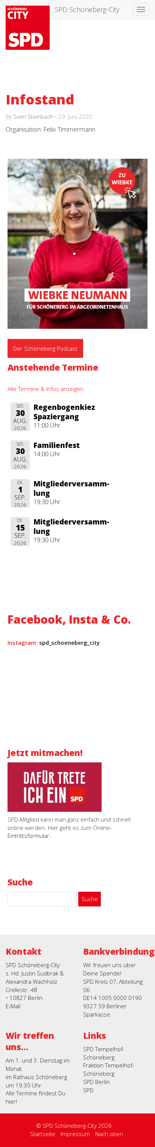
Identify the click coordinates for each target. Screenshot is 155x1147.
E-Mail (13, 1006)
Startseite (42, 1134)
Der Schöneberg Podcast (45, 348)
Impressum (75, 1134)
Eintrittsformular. (29, 835)
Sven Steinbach (33, 116)
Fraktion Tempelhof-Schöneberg (108, 1069)
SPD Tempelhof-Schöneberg (104, 1053)
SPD (88, 1090)
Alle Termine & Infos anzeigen (46, 389)
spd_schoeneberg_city (69, 642)
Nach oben (109, 1134)
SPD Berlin (96, 1082)
